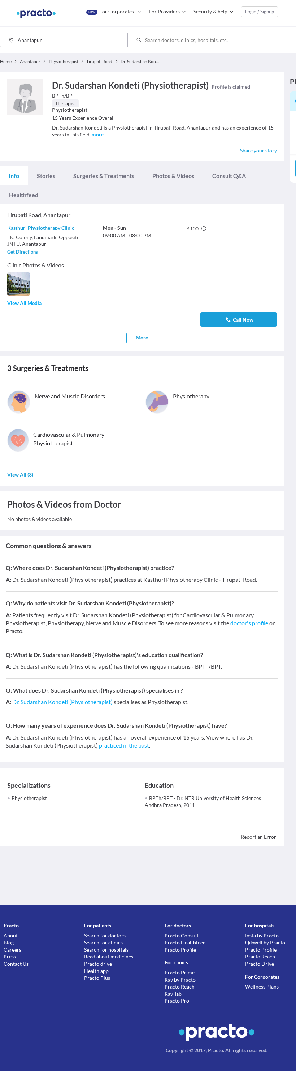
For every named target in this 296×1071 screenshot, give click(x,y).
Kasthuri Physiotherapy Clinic (40, 228)
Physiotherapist (29, 798)
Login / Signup (259, 11)
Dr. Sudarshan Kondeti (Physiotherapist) (62, 701)
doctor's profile (249, 622)
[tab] (14, 175)
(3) (20, 474)
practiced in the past (124, 745)
